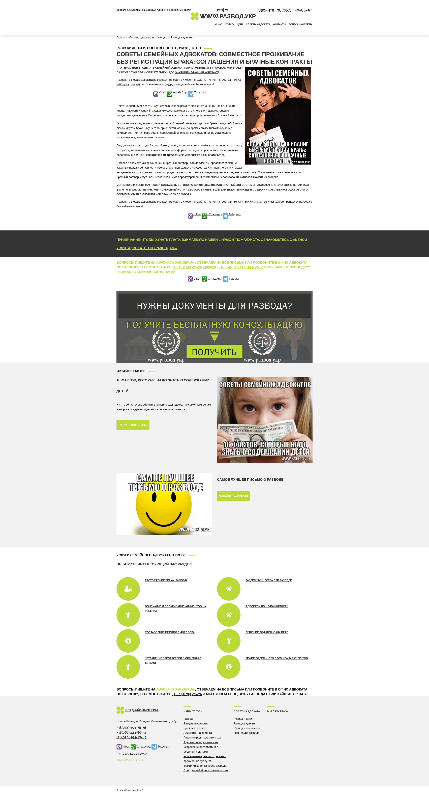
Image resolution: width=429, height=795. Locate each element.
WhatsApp (179, 92)
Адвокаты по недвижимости (267, 606)
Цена (240, 24)
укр (227, 10)
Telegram (200, 92)
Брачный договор (194, 728)
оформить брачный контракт (196, 72)
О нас (219, 24)
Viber (162, 92)
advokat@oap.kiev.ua (175, 262)
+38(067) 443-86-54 (294, 10)
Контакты (279, 24)
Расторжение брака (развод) (166, 580)
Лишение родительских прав (267, 632)
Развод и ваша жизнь (247, 728)
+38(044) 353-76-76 (203, 79)
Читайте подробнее (132, 425)
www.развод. (228, 16)
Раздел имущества (195, 723)
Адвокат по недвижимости (200, 742)
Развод (188, 718)
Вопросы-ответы (301, 24)
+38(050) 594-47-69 (128, 84)
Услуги (229, 24)
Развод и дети (243, 718)
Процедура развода (246, 732)
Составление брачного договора (170, 632)
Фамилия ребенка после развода (204, 765)
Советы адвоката (258, 24)
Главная (121, 37)
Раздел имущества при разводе (269, 580)
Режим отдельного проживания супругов (277, 658)
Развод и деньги (181, 37)
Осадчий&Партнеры (142, 710)
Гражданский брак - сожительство (205, 770)
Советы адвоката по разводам (148, 37)
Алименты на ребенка (197, 732)
